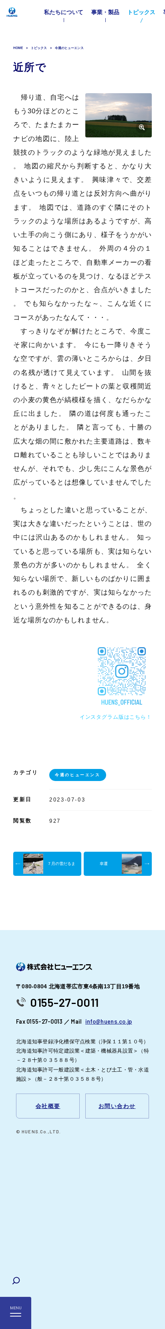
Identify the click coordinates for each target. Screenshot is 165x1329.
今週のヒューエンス (69, 48)
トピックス (141, 12)
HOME (18, 48)
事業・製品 (105, 12)
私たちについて (63, 12)
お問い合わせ (117, 1106)
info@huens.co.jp (108, 1021)
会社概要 (48, 1106)
